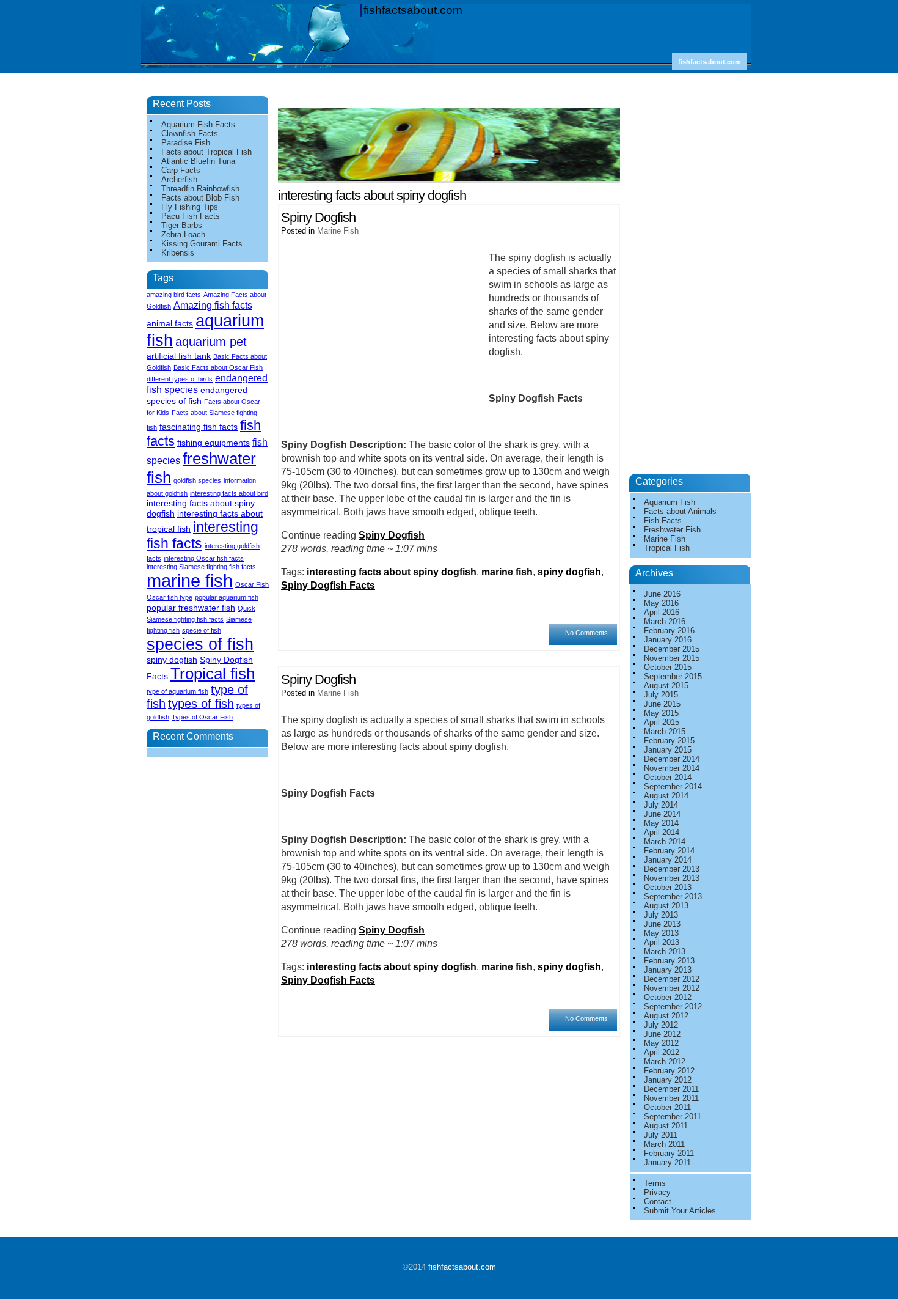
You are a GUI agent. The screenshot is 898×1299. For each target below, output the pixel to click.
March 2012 (664, 1061)
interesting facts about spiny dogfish (391, 572)
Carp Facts (180, 170)
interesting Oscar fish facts (204, 558)
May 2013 (661, 933)
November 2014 (671, 768)
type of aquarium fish (177, 691)
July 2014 (661, 804)
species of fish (200, 644)
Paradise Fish (185, 142)
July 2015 (661, 694)
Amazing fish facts (212, 305)
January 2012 (668, 1079)
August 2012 (666, 1015)
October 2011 (667, 1107)
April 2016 (661, 612)
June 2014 (662, 814)
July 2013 (661, 914)
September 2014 (673, 786)
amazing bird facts (174, 294)
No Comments (586, 632)
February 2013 (669, 960)
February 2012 (669, 1070)
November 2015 (671, 658)
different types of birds (180, 379)
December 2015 (671, 648)
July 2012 (661, 1024)
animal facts (170, 323)
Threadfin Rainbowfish (200, 188)
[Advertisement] (452, 103)
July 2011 (660, 1134)
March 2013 (664, 951)
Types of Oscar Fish (202, 717)
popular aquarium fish (226, 597)
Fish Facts (663, 520)
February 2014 (669, 850)
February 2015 (669, 740)
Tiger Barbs (181, 225)
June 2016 (662, 593)
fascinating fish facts (198, 427)
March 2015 (664, 731)
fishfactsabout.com (412, 10)
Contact (657, 1201)
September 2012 (673, 1006)
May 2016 (661, 603)
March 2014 (664, 841)
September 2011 (672, 1116)
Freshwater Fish (672, 529)
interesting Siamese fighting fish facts (201, 566)
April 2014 (661, 832)
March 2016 (664, 621)
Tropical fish (212, 673)
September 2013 (673, 896)
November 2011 (671, 1098)
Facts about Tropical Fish (206, 151)
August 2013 (666, 905)
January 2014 (668, 859)
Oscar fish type (169, 597)
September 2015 (673, 676)
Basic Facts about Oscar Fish (218, 367)
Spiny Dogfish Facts (328, 585)
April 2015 (661, 722)
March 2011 (664, 1144)
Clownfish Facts (189, 133)
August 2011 (666, 1125)
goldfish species (197, 480)
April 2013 (661, 942)
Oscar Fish (252, 584)
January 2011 (667, 1162)
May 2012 (661, 1043)
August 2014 (666, 795)
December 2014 (671, 759)
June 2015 (662, 703)
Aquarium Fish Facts (198, 124)
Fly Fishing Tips (189, 207)
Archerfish (179, 179)
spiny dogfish (569, 572)
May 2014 (661, 823)
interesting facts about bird (229, 493)
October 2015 (668, 667)
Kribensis (177, 252)
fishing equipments (213, 442)
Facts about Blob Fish (200, 197)
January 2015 (668, 749)
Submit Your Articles (680, 1210)
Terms (655, 1183)
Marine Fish (338, 230)
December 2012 (671, 979)
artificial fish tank (179, 356)
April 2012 (661, 1052)
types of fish (201, 703)
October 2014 (668, 777)
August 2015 (666, 685)
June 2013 (662, 924)
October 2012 (668, 997)
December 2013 (671, 869)
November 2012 (671, 988)
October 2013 (668, 887)
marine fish (507, 572)
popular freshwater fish (191, 608)
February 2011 (669, 1153)
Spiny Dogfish (318, 217)
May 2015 (661, 713)
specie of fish (201, 630)
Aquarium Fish (669, 502)
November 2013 (671, 878)
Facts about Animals (680, 511)
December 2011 (671, 1089)
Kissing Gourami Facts (202, 243)
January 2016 (668, 639)
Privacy (657, 1192)
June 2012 (662, 1034)
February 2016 (669, 630)
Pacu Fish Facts (190, 216)
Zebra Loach (183, 234)
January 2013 (668, 969)
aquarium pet (211, 341)
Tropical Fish (667, 548)
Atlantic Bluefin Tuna (198, 161)
